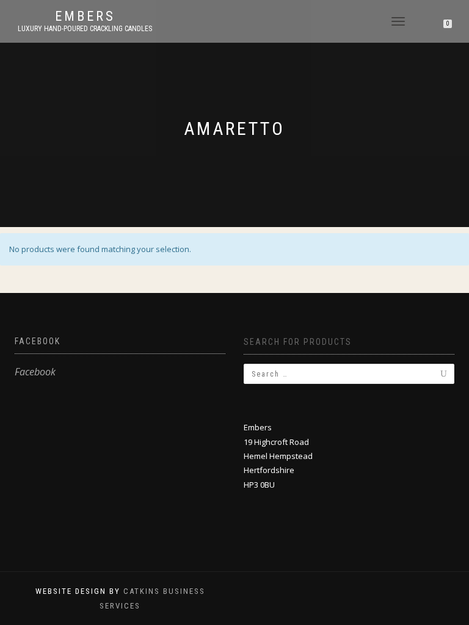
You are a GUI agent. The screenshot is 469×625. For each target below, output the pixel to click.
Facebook (37, 341)
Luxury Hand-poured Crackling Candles (85, 28)
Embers (85, 16)
